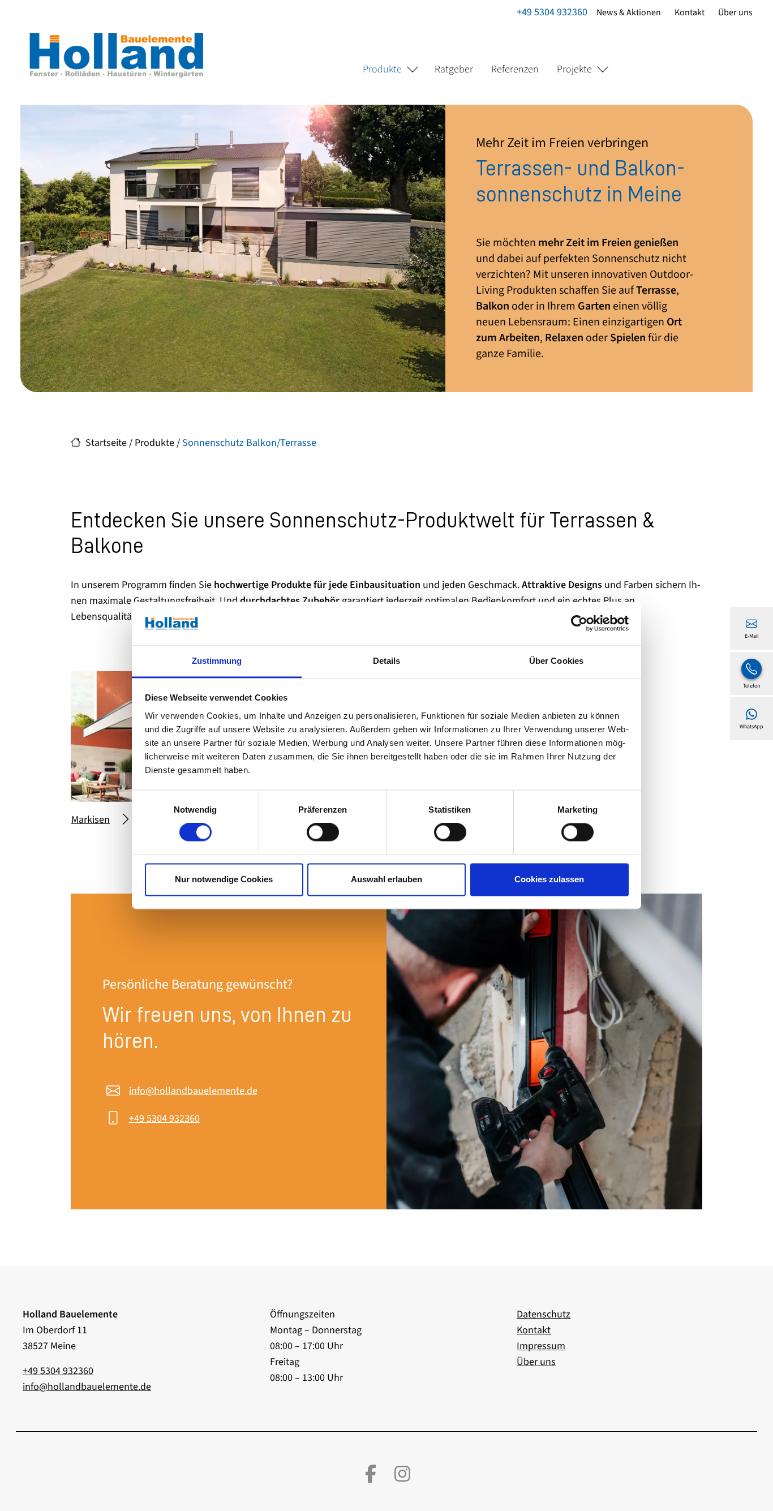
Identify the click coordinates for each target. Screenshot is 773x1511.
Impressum (541, 1346)
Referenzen (515, 69)
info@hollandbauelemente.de (193, 1091)
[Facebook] (370, 1473)
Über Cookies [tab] (556, 661)
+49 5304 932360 (552, 12)
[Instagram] (402, 1473)
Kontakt (690, 12)
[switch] (323, 832)
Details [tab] (387, 661)
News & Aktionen (628, 12)
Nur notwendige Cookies (224, 879)
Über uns (735, 12)
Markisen (90, 820)
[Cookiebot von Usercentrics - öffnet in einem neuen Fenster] (579, 623)
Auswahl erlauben (386, 879)
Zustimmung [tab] (217, 661)
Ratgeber (454, 69)
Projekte (574, 69)
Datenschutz (543, 1314)
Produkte (382, 69)
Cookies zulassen (549, 879)
